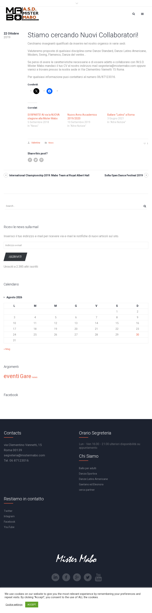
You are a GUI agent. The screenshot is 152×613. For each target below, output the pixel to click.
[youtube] (98, 577)
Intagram (9, 516)
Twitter (8, 510)
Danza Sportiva (88, 473)
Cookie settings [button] (14, 604)
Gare (25, 376)
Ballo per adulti (87, 468)
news (34, 377)
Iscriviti (15, 257)
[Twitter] (88, 577)
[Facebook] (66, 577)
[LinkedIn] (55, 577)
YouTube (9, 527)
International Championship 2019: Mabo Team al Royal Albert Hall (49, 175)
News (51, 142)
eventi (11, 376)
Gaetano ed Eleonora (91, 484)
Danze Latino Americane (93, 479)
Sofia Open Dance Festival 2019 (124, 175)
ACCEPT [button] (31, 604)
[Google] (77, 577)
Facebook (9, 521)
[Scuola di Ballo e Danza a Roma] (22, 14)
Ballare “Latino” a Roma (121, 114)
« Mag (7, 349)
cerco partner (87, 489)
